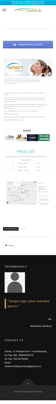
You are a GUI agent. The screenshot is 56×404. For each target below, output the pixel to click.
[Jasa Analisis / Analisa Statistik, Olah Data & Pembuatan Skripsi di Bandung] (28, 10)
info (23, 229)
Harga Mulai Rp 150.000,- (30, 44)
